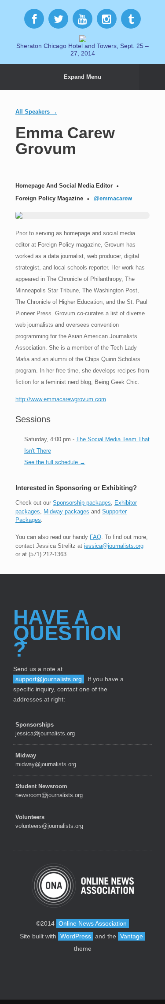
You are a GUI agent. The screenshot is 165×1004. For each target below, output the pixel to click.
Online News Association (93, 923)
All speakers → (36, 111)
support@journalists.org (48, 679)
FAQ (95, 537)
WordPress (75, 936)
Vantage (131, 936)
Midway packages (66, 511)
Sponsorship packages (82, 502)
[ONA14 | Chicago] (82, 37)
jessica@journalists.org (113, 546)
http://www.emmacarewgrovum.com (60, 399)
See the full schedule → (54, 462)
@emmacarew (113, 198)
